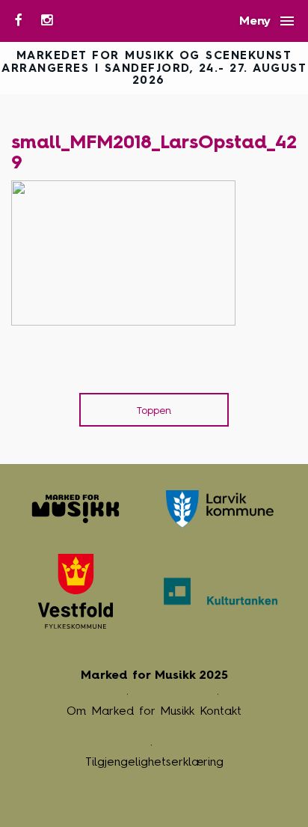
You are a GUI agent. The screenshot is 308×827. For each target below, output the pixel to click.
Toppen (154, 410)
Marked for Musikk (75, 508)
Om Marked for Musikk (130, 711)
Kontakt (220, 711)
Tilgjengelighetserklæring (154, 761)
